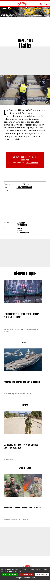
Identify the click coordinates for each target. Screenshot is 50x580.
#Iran (15, 329)
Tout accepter (10, 574)
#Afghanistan (9, 519)
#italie (19, 228)
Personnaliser (42, 574)
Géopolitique (25, 273)
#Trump (7, 331)
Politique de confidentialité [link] (25, 578)
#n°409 (19, 230)
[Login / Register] (40, 3)
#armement (20, 394)
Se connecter (32, 163)
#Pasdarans (23, 329)
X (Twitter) (22, 225)
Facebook (21, 222)
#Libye (6, 459)
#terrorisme (33, 329)
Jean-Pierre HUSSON (24, 187)
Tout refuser (27, 574)
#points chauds (23, 232)
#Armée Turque (10, 394)
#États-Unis (8, 329)
